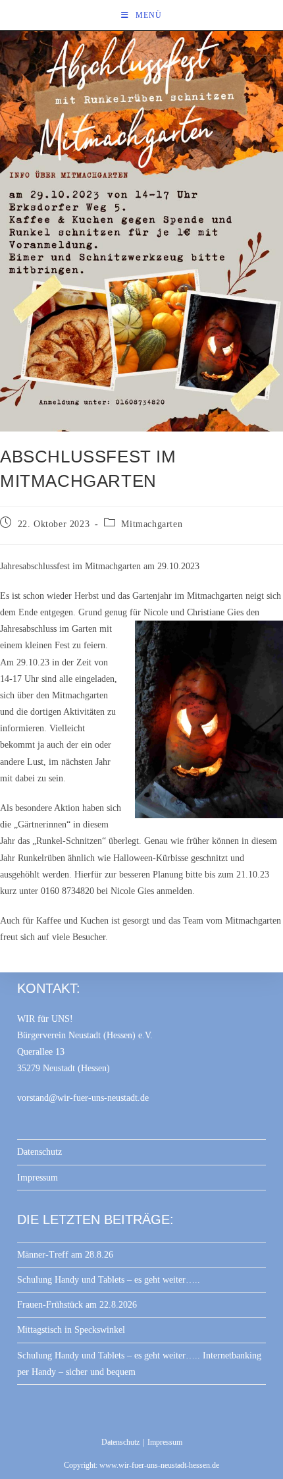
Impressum (37, 1178)
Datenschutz (39, 1152)
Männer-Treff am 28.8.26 (65, 1255)
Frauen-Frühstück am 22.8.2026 (77, 1305)
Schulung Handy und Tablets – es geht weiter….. (108, 1280)
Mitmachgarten (151, 524)
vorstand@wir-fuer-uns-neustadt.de (83, 1098)
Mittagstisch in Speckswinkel (71, 1330)
